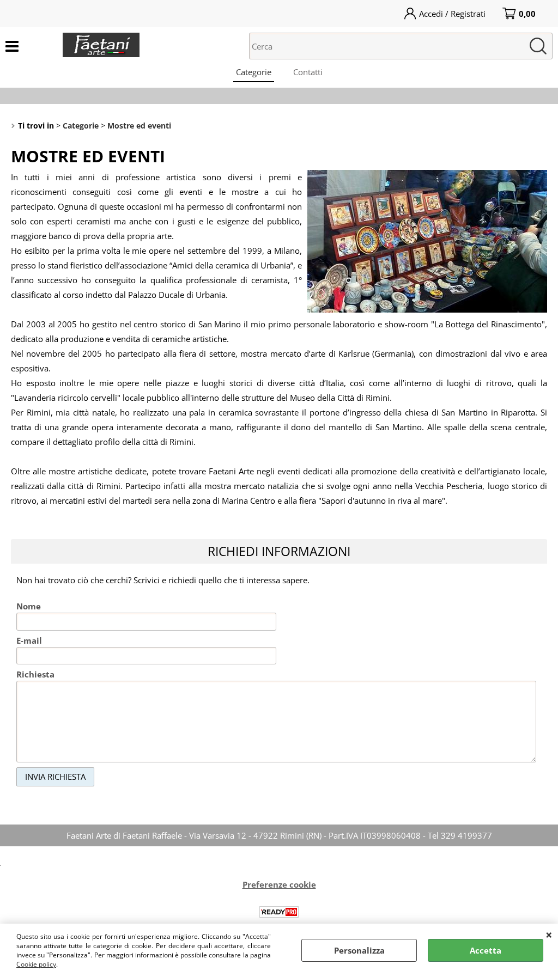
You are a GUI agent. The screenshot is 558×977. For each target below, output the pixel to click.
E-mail (29, 640)
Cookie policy (36, 964)
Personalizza (359, 950)
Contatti (308, 71)
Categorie (253, 71)
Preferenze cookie (279, 884)
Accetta (485, 950)
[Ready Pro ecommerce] (279, 912)
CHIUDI (549, 934)
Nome (28, 606)
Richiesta (35, 674)
